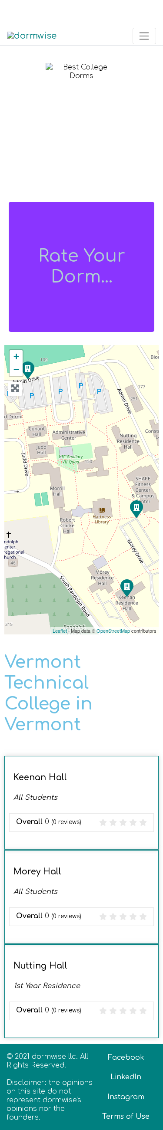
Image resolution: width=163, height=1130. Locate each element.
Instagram (125, 1097)
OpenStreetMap (113, 630)
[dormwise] (32, 35)
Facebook (126, 1057)
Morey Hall (37, 871)
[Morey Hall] (136, 508)
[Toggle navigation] (18, 11)
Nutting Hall (40, 965)
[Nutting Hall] (27, 370)
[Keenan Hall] (126, 587)
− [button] (16, 369)
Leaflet (60, 630)
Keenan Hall (40, 777)
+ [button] (16, 356)
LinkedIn (125, 1077)
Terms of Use (126, 1116)
